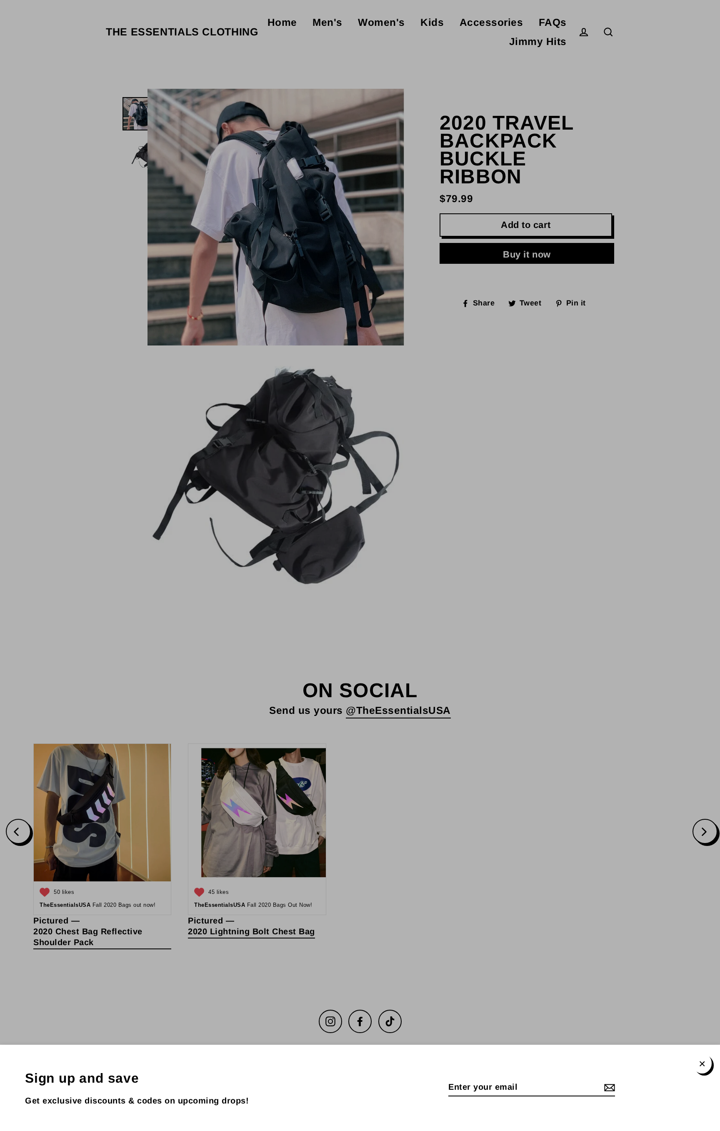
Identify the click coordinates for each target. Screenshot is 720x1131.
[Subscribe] (608, 1087)
